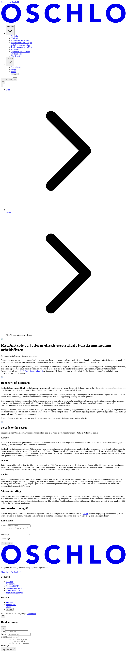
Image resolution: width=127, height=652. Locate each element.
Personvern (31, 614)
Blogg (8, 212)
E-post (4, 526)
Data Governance (13, 590)
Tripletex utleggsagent (14, 593)
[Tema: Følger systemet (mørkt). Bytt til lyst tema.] (15, 79)
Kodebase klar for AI (14, 588)
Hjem (8, 90)
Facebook (14, 572)
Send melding (7, 543)
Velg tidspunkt (7, 650)
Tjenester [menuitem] (10, 26)
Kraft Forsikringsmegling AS (31, 371)
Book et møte (7, 79)
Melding (5, 534)
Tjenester (9, 602)
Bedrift (3, 637)
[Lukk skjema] (3, 628)
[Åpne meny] (2, 85)
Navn (3, 632)
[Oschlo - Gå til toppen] (63, 22)
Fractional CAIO (12, 586)
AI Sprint (9, 582)
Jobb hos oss (11, 605)
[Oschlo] (63, 563)
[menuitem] (14, 36)
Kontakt (10, 609)
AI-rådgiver (10, 584)
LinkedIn (4, 572)
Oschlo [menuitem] (10, 58)
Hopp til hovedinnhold (10, 2)
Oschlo (85, 514)
